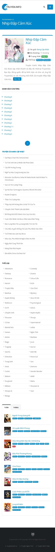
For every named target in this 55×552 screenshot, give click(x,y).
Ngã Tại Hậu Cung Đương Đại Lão (17, 172)
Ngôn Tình (34, 332)
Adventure (9, 269)
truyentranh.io (12, 546)
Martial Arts (9, 327)
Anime (7, 337)
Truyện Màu (9, 288)
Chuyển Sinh (9, 313)
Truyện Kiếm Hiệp (43, 546)
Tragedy (8, 347)
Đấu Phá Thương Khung (22, 453)
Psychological (35, 303)
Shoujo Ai (8, 391)
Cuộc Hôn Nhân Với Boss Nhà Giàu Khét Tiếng (22, 219)
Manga (7, 396)
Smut (7, 366)
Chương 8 (8, 100)
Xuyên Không (10, 298)
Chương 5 (8, 112)
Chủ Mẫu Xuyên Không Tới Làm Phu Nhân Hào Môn (24, 229)
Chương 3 (8, 119)
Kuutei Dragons (11, 195)
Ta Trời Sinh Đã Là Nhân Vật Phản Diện (19, 163)
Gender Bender (36, 371)
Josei (32, 342)
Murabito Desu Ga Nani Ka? (15, 253)
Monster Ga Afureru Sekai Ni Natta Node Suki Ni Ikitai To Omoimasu (26, 178)
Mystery (33, 293)
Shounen (8, 317)
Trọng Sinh (9, 361)
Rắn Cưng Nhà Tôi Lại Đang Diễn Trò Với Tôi (21, 224)
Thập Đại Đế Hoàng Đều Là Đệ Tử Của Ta (20, 204)
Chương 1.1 (8, 126)
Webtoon (8, 303)
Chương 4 (8, 115)
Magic (7, 342)
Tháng (16, 407)
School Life (34, 278)
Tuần (6, 407)
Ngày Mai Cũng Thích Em (14, 243)
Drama (33, 273)
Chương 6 (8, 108)
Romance (47, 60)
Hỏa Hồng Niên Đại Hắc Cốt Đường (26, 441)
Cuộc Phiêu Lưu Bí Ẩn (20, 491)
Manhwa (33, 337)
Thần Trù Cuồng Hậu (12, 199)
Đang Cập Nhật (43, 49)
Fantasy (8, 273)
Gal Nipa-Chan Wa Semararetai (16, 158)
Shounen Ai (34, 386)
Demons (33, 366)
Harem (7, 283)
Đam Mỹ (33, 352)
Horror (33, 347)
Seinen (7, 332)
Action (32, 308)
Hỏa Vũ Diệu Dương (20, 479)
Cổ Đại (7, 322)
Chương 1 (8, 130)
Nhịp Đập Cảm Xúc (36, 41)
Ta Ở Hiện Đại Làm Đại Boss (15, 234)
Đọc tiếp (17, 79)
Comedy (33, 269)
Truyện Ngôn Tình (27, 546)
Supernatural (35, 322)
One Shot (34, 288)
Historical (34, 357)
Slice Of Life (34, 298)
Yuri (31, 361)
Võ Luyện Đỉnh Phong (21, 428)
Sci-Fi (7, 308)
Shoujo (33, 317)
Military (7, 386)
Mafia (32, 381)
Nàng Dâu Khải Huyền (13, 248)
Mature (7, 376)
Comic (7, 371)
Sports (7, 352)
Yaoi (32, 391)
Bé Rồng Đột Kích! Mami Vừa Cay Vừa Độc (20, 214)
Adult (32, 376)
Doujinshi (8, 381)
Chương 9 (8, 97)
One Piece (16, 466)
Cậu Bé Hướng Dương (13, 167)
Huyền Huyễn (35, 313)
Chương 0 (8, 134)
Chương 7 (8, 104)
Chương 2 (8, 123)
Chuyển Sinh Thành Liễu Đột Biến (17, 209)
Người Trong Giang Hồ (21, 415)
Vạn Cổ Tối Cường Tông (13, 185)
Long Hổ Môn (17, 504)
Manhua (39, 60)
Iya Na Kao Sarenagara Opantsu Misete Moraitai (23, 190)
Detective (8, 357)
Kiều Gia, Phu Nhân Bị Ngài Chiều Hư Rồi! (20, 239)
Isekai (32, 327)
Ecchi (32, 283)
